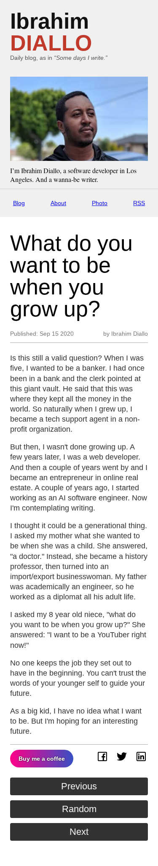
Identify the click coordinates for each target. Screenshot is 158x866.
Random (79, 809)
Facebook (102, 756)
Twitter (122, 756)
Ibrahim (51, 32)
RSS (139, 203)
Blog (19, 203)
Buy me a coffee (42, 758)
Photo (99, 203)
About (58, 203)
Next (79, 831)
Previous (79, 786)
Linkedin (141, 756)
